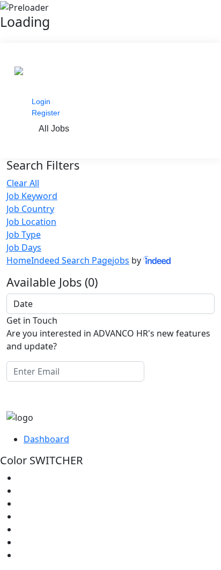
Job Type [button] (23, 234)
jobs (120, 260)
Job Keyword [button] (31, 196)
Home (18, 260)
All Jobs (54, 128)
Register (46, 112)
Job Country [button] (30, 209)
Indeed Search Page (71, 260)
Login (41, 101)
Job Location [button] (31, 222)
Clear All (22, 183)
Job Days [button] (23, 247)
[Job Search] (157, 260)
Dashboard (46, 439)
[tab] (110, 195)
